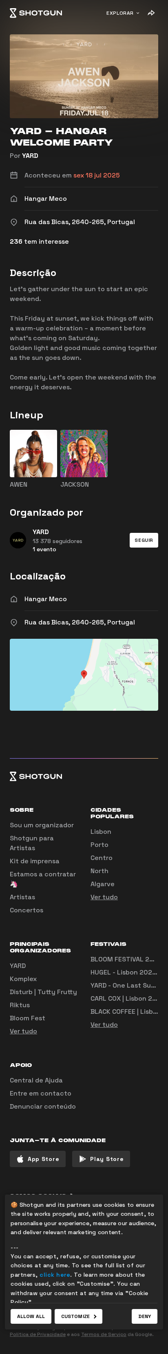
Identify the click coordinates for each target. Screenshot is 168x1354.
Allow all (31, 1316)
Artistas (22, 897)
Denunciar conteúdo (43, 1106)
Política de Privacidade (38, 1334)
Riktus (20, 1005)
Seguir (144, 540)
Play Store (107, 1159)
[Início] (36, 13)
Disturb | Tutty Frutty (43, 992)
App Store (43, 1159)
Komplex (23, 979)
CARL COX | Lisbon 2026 (128, 998)
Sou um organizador (42, 825)
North (99, 871)
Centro (102, 857)
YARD (30, 155)
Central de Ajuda (36, 1080)
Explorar (120, 13)
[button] (144, 540)
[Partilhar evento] (151, 13)
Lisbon (101, 831)
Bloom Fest (27, 1018)
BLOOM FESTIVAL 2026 (126, 959)
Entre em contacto (40, 1093)
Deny (144, 1316)
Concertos (26, 910)
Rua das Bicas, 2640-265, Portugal (79, 622)
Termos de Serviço (103, 1334)
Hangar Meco (45, 599)
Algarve (103, 884)
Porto (99, 844)
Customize (75, 1316)
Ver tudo (104, 897)
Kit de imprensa (35, 861)
